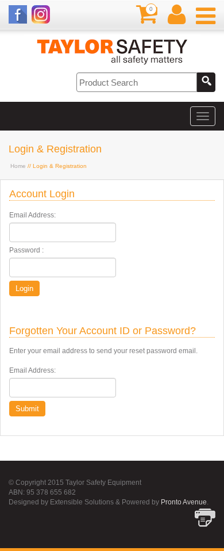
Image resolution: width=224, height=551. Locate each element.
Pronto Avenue (184, 502)
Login (24, 288)
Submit (27, 408)
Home (18, 166)
